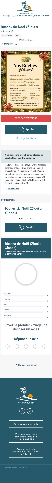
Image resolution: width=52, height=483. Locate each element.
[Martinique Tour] (26, 8)
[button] (45, 5)
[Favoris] (40, 5)
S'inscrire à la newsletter (26, 424)
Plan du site (23, 467)
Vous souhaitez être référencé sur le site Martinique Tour (26, 436)
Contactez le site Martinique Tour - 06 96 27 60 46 (26, 451)
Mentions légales (10, 467)
